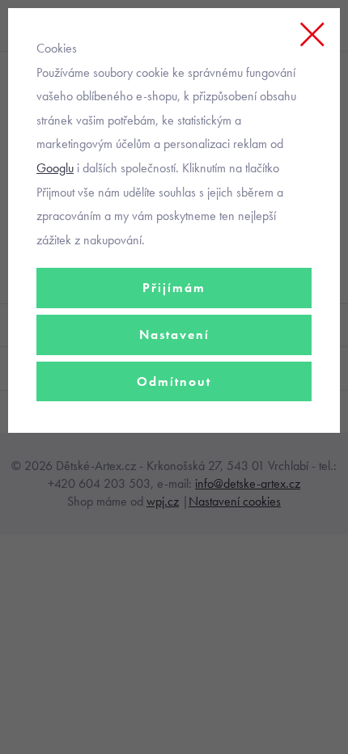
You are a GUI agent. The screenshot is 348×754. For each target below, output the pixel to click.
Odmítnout (174, 381)
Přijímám (174, 287)
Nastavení (174, 334)
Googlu (55, 167)
